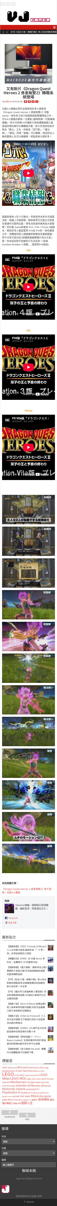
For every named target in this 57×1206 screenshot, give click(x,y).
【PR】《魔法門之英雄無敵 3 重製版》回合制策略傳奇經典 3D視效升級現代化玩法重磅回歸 (26, 995)
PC (38, 1089)
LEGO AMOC (20, 1075)
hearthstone (30, 1070)
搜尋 (4, 1159)
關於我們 (37, 1196)
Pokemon (36, 1092)
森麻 (7, 101)
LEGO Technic (47, 1078)
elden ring (43, 1067)
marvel (6, 1082)
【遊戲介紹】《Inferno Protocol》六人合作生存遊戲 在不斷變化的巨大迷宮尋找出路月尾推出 (26, 1019)
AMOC (5, 1067)
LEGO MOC (18, 1078)
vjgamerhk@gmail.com (29, 1178)
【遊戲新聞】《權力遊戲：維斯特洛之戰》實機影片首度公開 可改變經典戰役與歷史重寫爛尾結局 (27, 971)
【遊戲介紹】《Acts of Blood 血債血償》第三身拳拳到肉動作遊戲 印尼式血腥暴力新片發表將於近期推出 (26, 1007)
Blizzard (22, 1067)
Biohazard (12, 1067)
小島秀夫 (34, 1099)
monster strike (25, 1085)
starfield (15, 1096)
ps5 (42, 1092)
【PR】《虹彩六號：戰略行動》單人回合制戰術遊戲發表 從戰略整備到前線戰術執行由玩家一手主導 (33, 32)
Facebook (13, 917)
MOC (24, 1082)
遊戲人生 (27, 1103)
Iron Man (40, 1071)
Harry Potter (16, 1070)
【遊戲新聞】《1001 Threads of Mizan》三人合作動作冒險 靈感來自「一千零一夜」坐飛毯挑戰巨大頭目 (26, 950)
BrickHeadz (33, 1067)
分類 (4, 1148)
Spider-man (7, 1096)
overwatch (31, 1089)
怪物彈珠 (43, 1099)
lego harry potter (32, 1075)
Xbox (34, 1095)
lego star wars (34, 1078)
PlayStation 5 (26, 1092)
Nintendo (46, 1085)
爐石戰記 (7, 1103)
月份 (4, 1136)
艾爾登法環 (16, 1103)
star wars (25, 1096)
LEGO (8, 1074)
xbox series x (23, 1099)
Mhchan (15, 1082)
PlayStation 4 (11, 1092)
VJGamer (28, 1201)
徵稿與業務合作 (23, 1196)
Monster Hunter (33, 1082)
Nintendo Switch (13, 1089)
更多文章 (12, 922)
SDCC (46, 1092)
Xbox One (13, 1099)
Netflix (38, 1085)
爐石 (52, 1099)
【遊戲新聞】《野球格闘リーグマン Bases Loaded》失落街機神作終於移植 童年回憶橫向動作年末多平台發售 (26, 1040)
